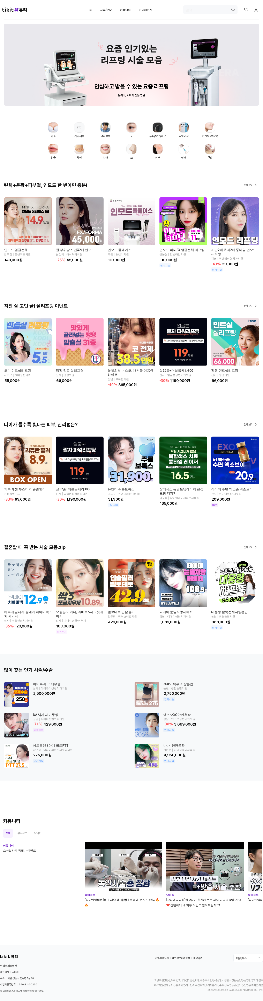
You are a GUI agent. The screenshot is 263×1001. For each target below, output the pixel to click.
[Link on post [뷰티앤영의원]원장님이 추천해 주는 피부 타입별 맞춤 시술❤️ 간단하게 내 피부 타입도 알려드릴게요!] (205, 866)
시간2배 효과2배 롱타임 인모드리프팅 (233, 252)
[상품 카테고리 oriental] (210, 152)
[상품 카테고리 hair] (157, 131)
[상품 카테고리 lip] (53, 152)
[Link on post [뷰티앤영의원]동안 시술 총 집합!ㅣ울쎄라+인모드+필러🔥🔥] (123, 866)
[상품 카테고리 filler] (184, 152)
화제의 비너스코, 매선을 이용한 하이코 (130, 372)
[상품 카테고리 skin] (157, 152)
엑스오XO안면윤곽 (177, 714)
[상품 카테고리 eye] (131, 131)
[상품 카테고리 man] (105, 131)
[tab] (8, 833)
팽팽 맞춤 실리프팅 (69, 370)
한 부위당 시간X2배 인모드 (75, 250)
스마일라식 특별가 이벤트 (19, 850)
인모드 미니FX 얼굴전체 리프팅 (181, 250)
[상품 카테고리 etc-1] (79, 131)
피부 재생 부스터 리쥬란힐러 (25, 489)
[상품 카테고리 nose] (131, 152)
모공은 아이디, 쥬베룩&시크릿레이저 (79, 614)
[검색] (233, 9)
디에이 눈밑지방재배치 (176, 612)
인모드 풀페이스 (119, 250)
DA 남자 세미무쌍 (45, 714)
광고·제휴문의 (161, 958)
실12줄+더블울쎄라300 (176, 370)
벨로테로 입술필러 (121, 612)
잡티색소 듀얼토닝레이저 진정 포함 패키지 (181, 491)
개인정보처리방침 (181, 958)
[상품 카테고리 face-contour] (210, 131)
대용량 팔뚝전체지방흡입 (229, 612)
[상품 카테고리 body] (79, 152)
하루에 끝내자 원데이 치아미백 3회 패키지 (27, 614)
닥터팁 (170, 895)
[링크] (131, 65)
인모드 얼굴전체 (16, 250)
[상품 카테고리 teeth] (105, 152)
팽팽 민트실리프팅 (224, 370)
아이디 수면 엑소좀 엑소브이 (232, 489)
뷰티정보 (90, 895)
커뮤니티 (8, 845)
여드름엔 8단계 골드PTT (50, 745)
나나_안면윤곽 (174, 745)
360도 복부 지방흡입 (178, 683)
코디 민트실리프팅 (17, 370)
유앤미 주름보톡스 (121, 489)
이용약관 (197, 958)
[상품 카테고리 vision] (184, 131)
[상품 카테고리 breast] (53, 131)
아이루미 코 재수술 (46, 683)
